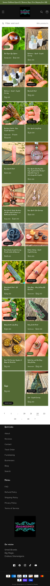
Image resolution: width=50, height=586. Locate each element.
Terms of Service (12, 508)
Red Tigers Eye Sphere (10, 54)
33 (44, 413)
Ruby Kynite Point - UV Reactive (11, 288)
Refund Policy (11, 492)
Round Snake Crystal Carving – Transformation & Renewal (13, 251)
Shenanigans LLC (21, 584)
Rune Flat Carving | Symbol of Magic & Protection (13, 361)
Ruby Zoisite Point (33, 325)
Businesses (9, 460)
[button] (3, 12)
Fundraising (10, 455)
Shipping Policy (11, 497)
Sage (6, 385)
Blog (7, 466)
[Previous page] (4, 413)
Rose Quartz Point (9, 169)
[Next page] (35, 418)
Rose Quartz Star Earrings (35, 210)
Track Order (10, 450)
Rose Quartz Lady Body (34, 128)
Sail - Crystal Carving (34, 398)
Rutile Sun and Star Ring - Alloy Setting (35, 361)
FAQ (6, 487)
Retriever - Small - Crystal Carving (35, 55)
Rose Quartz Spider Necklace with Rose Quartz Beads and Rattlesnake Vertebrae (12, 212)
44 (28, 419)
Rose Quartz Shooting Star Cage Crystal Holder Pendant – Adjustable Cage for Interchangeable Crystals (36, 172)
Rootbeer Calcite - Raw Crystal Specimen (11, 129)
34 (15, 419)
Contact (8, 444)
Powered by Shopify (32, 584)
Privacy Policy (11, 503)
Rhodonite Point (32, 91)
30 (24, 413)
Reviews (8, 439)
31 (31, 413)
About (7, 433)
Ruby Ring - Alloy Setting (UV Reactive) (36, 288)
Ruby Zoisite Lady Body (11, 325)
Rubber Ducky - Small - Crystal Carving (35, 251)
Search (8, 471)
